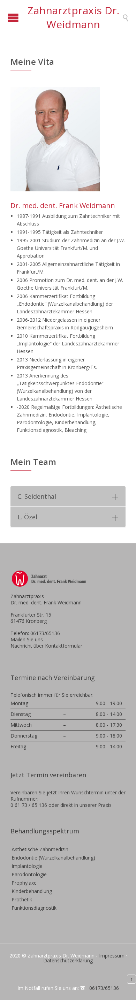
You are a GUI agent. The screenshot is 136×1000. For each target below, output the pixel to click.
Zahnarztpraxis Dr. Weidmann (73, 17)
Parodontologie (29, 874)
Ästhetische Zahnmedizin (40, 849)
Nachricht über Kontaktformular (46, 645)
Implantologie (27, 866)
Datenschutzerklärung (68, 960)
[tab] (68, 496)
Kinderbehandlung (32, 891)
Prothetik (22, 899)
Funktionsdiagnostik (34, 907)
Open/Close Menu (13, 18)
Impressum (111, 955)
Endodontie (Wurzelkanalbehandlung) (53, 857)
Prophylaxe (24, 882)
